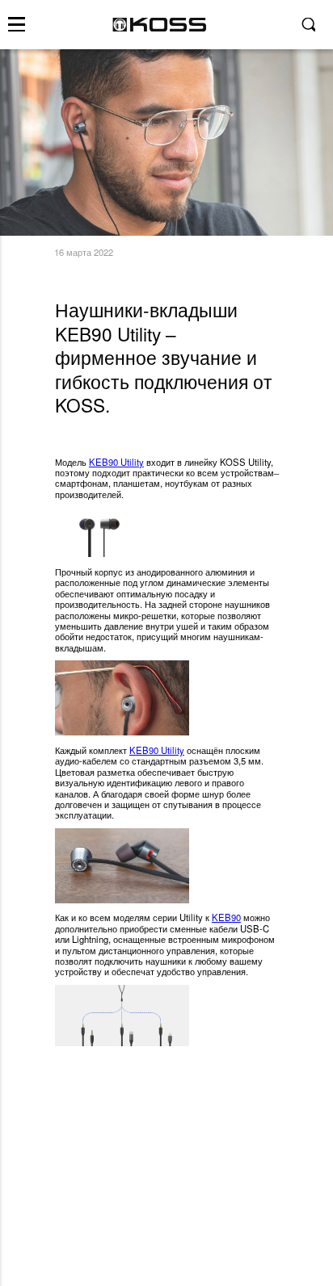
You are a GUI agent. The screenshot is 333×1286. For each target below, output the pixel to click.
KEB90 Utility (116, 461)
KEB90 (226, 917)
